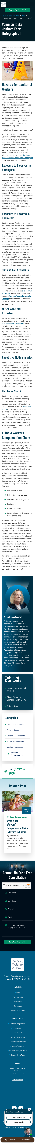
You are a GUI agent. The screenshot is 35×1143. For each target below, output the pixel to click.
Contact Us (18, 1006)
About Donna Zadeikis (13, 617)
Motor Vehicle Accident (16, 724)
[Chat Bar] (17, 1140)
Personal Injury (13, 730)
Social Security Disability (17, 741)
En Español (18, 1002)
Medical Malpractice (15, 747)
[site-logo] (3, 4)
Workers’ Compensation (17, 753)
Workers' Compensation (17, 817)
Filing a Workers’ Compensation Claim (16, 698)
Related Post (12, 706)
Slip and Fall (18, 1033)
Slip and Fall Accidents (16, 736)
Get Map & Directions (18, 1010)
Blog (23, 16)
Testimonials (18, 997)
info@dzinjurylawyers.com (20, 976)
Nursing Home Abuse (18, 1055)
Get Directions (17, 1080)
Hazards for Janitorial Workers (16, 689)
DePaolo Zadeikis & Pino (10, 16)
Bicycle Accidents (18, 1046)
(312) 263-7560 (19, 10)
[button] (32, 4)
